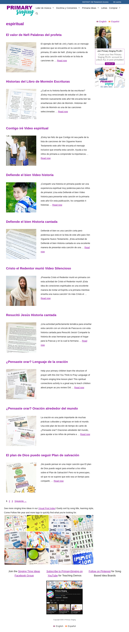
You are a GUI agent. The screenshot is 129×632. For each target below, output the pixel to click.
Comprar (113, 8)
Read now (62, 60)
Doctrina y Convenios (66, 8)
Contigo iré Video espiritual (27, 128)
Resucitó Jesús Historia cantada (31, 315)
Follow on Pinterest (100, 571)
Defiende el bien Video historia (30, 175)
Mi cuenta (117, 2)
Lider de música (43, 8)
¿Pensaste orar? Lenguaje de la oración (37, 362)
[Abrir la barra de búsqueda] (37, 13)
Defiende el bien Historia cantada (31, 221)
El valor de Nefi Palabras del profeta (34, 35)
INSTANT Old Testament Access (95, 2)
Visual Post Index (46, 508)
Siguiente (21, 501)
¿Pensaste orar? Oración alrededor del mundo (42, 408)
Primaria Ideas (89, 8)
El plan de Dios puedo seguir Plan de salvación (42, 455)
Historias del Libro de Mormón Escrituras (38, 81)
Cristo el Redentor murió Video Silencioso (38, 268)
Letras (104, 8)
